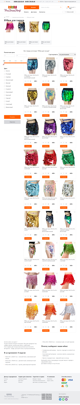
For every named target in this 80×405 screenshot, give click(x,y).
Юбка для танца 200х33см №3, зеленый (67, 168)
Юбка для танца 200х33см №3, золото (31, 229)
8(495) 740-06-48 (30, 1)
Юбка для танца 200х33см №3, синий (67, 137)
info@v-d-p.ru (24, 397)
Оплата (26, 12)
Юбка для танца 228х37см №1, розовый (31, 290)
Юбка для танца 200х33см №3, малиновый (31, 168)
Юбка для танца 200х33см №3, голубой (31, 198)
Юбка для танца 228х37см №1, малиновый (49, 290)
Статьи (6, 379)
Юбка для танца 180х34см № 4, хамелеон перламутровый (49, 106)
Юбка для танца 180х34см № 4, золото (31, 106)
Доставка (34, 12)
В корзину (28, 84)
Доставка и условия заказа (40, 382)
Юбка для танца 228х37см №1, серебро (67, 321)
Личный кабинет (22, 379)
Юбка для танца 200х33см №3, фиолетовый (49, 137)
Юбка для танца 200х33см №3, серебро (67, 198)
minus (26, 81)
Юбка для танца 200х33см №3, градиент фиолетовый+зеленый (31, 138)
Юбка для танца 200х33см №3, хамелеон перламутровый (49, 198)
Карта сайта (50, 380)
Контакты (42, 12)
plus (30, 81)
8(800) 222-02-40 (19, 1)
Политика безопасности (39, 380)
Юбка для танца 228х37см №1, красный (67, 290)
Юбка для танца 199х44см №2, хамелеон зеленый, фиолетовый (67, 230)
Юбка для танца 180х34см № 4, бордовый (67, 75)
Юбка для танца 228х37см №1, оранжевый (49, 321)
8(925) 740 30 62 (64, 396)
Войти (61, 1)
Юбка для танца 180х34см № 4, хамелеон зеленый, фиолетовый (67, 107)
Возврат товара (37, 379)
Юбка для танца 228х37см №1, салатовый (67, 260)
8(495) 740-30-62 (47, 394)
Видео (5, 382)
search (60, 7)
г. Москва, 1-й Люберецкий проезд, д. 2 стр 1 (31, 395)
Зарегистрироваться (70, 1)
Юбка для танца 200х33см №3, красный (49, 168)
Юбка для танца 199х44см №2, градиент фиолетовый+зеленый (49, 230)
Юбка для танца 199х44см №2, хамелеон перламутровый (49, 260)
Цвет (5, 68)
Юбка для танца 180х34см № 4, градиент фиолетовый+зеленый (31, 76)
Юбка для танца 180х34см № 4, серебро (49, 75)
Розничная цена (9, 52)
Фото (5, 380)
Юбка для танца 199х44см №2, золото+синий (31, 260)
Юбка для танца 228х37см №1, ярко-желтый (31, 321)
